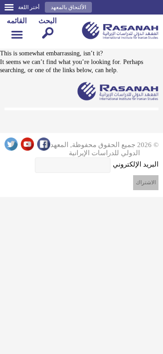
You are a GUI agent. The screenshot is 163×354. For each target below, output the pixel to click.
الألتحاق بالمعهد (68, 7)
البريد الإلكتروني (135, 164)
